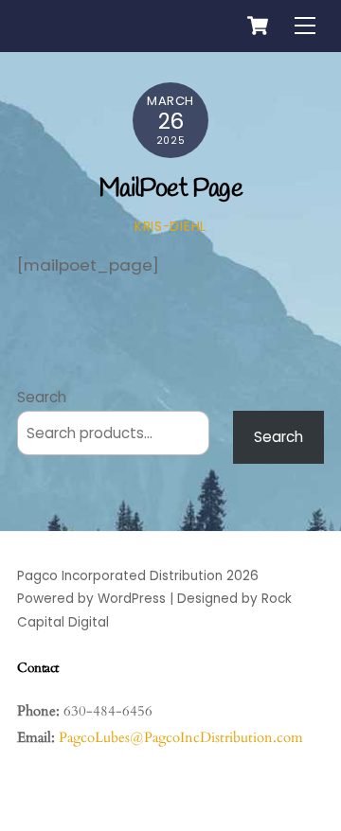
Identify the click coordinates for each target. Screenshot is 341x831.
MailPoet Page (170, 189)
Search (41, 397)
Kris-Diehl (170, 227)
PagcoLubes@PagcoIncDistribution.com (181, 737)
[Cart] (258, 25)
